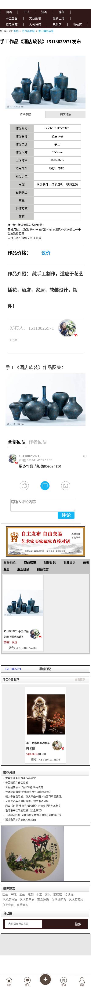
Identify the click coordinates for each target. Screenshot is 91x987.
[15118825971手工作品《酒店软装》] (23, 602)
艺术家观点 (76, 899)
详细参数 (25, 114)
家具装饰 (43, 899)
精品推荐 (12, 24)
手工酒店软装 (46, 31)
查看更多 (80, 679)
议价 (46, 253)
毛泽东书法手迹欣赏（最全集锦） (24, 810)
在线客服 (23, 905)
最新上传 (59, 18)
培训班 (69, 894)
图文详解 (65, 114)
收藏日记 (69, 562)
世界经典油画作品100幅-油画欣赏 (24, 787)
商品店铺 (30, 562)
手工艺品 (12, 18)
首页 (15, 31)
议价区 (77, 24)
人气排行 (35, 24)
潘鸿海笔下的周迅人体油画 (20, 819)
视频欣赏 (43, 569)
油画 (44, 12)
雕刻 (62, 12)
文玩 (48, 894)
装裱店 (57, 894)
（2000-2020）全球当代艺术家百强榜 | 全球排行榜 (33, 815)
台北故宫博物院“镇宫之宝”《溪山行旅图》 (28, 792)
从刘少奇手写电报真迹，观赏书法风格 (26, 801)
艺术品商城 (28, 31)
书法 (26, 12)
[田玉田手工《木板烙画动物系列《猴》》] (45, 714)
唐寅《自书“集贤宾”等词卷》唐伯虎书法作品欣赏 (33, 806)
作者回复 (38, 442)
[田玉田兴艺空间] (58, 745)
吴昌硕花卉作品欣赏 (16, 782)
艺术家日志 (27, 899)
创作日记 (50, 562)
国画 (9, 12)
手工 (39, 894)
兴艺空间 (8, 905)
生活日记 (23, 569)
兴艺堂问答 (58, 899)
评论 (66, 515)
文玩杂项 (35, 18)
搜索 (78, 924)
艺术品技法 (9, 899)
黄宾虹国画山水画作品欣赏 (20, 778)
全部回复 (17, 442)
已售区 (57, 24)
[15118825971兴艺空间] (36, 634)
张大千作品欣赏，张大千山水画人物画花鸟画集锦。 (34, 796)
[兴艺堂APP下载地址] (45, 540)
